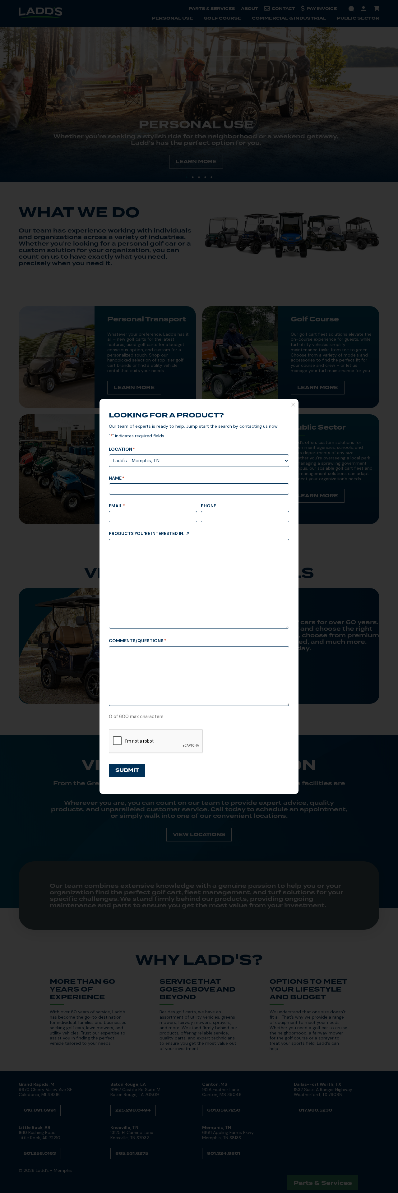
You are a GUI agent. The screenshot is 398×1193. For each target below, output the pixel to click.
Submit (127, 770)
